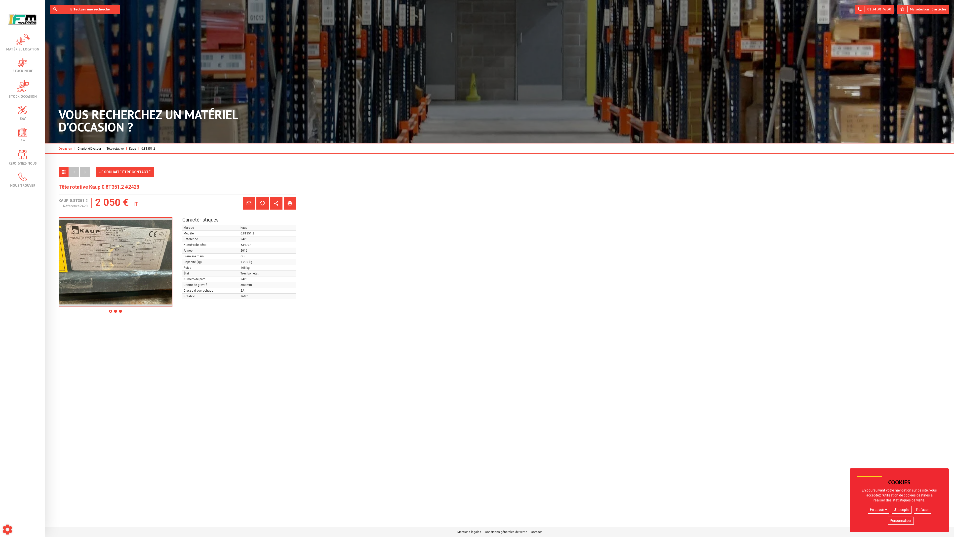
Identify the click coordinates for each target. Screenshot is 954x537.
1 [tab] (111, 313)
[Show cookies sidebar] (7, 530)
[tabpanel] (115, 262)
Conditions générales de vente (506, 532)
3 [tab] (121, 313)
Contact (536, 532)
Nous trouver (22, 185)
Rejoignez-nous (23, 163)
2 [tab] (116, 313)
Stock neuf (22, 71)
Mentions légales (469, 532)
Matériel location (22, 49)
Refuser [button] (922, 510)
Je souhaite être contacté (125, 172)
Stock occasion (23, 96)
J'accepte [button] (901, 510)
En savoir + (878, 510)
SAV (23, 118)
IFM (23, 140)
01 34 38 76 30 (874, 9)
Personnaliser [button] (901, 521)
